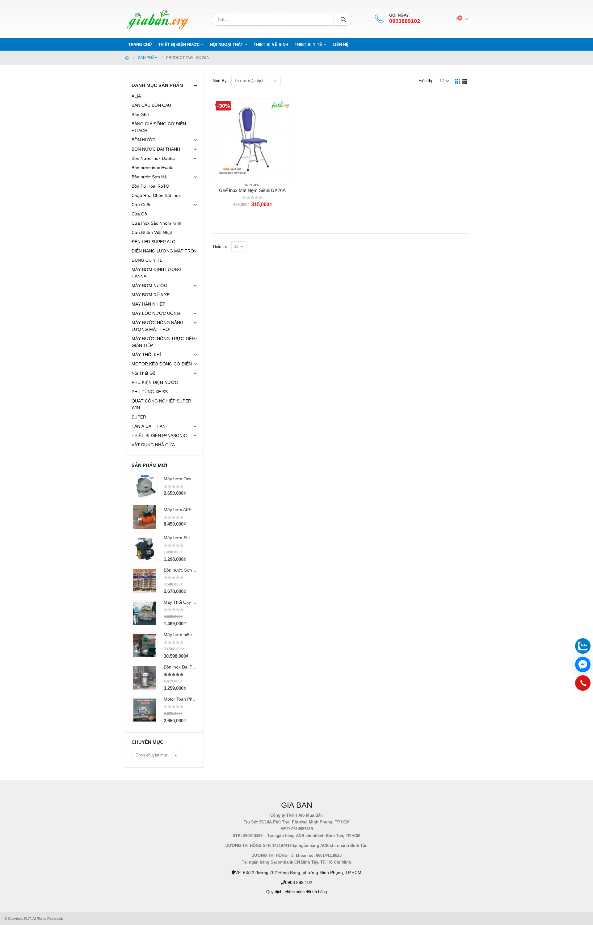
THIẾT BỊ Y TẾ (308, 44)
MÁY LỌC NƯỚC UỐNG (156, 313)
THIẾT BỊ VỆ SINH (271, 44)
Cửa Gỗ (139, 213)
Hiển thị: (425, 80)
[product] (145, 486)
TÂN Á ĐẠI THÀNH (150, 426)
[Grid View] (458, 81)
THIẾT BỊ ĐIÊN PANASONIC (159, 435)
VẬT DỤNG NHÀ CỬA (153, 444)
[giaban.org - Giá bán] (157, 19)
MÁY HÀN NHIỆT (148, 304)
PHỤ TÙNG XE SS (150, 391)
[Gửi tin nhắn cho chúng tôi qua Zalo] (583, 646)
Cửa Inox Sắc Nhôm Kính (156, 223)
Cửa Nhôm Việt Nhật (152, 232)
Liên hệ (341, 44)
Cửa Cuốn (142, 204)
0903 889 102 (298, 882)
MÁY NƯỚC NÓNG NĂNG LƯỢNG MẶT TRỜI (157, 326)
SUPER (139, 417)
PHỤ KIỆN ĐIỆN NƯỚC (155, 382)
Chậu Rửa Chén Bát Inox (156, 195)
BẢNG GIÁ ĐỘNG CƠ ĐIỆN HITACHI (159, 127)
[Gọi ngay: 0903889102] (583, 684)
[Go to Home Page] (127, 57)
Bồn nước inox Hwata (153, 167)
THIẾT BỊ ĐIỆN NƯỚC (179, 44)
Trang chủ (140, 44)
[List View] (465, 81)
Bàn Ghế (252, 184)
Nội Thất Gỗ (143, 373)
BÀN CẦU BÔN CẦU (151, 105)
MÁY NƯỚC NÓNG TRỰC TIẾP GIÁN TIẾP (163, 342)
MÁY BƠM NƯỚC (149, 285)
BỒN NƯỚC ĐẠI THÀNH (156, 149)
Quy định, (275, 892)
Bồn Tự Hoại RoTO (150, 186)
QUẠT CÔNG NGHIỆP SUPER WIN (161, 404)
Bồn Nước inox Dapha (153, 158)
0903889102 (404, 21)
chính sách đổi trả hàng (306, 892)
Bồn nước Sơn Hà (149, 176)
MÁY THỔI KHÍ (146, 354)
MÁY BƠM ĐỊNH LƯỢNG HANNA (157, 273)
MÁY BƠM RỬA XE (151, 294)
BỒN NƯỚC (144, 139)
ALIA (136, 96)
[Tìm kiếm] (343, 19)
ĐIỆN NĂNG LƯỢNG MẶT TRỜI (164, 250)
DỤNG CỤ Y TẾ (147, 260)
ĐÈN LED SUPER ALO (153, 241)
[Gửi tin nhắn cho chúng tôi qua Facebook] (583, 664)
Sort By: (220, 80)
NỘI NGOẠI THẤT (226, 44)
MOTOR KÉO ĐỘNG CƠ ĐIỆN (162, 363)
